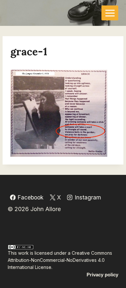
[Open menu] (109, 12)
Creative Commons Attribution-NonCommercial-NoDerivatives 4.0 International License (60, 260)
